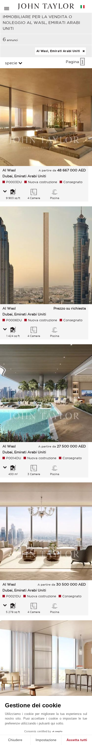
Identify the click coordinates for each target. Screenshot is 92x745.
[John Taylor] (46, 6)
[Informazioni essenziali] (5, 191)
